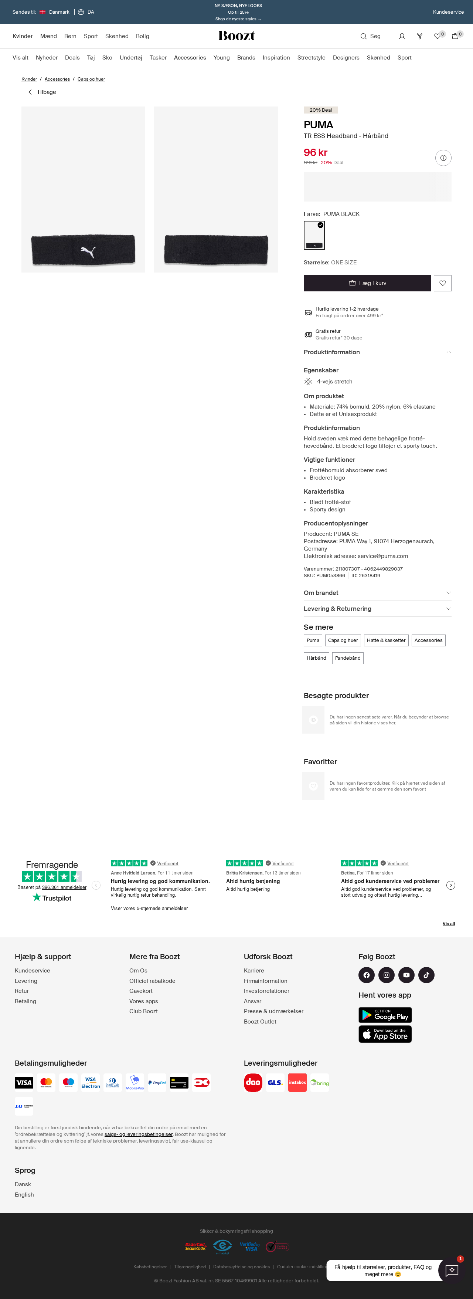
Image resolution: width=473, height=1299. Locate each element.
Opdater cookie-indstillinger (305, 1266)
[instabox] (297, 1083)
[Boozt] (236, 36)
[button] (83, 189)
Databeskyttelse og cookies (241, 1267)
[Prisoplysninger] (443, 158)
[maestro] (68, 1083)
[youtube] (406, 975)
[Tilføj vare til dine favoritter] (443, 283)
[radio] (314, 235)
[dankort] (201, 1083)
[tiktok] (426, 975)
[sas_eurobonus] (24, 1107)
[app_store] (385, 1034)
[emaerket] (223, 1247)
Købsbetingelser (150, 1267)
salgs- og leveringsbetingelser (139, 1134)
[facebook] (366, 975)
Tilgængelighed (190, 1267)
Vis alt (449, 924)
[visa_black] (24, 1083)
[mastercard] (46, 1083)
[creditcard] (179, 1083)
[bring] (319, 1083)
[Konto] (402, 36)
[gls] (275, 1083)
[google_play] (385, 1015)
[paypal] (157, 1083)
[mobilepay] (135, 1083)
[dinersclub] (112, 1083)
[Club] (420, 36)
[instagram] (386, 975)
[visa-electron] (90, 1083)
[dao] (253, 1083)
